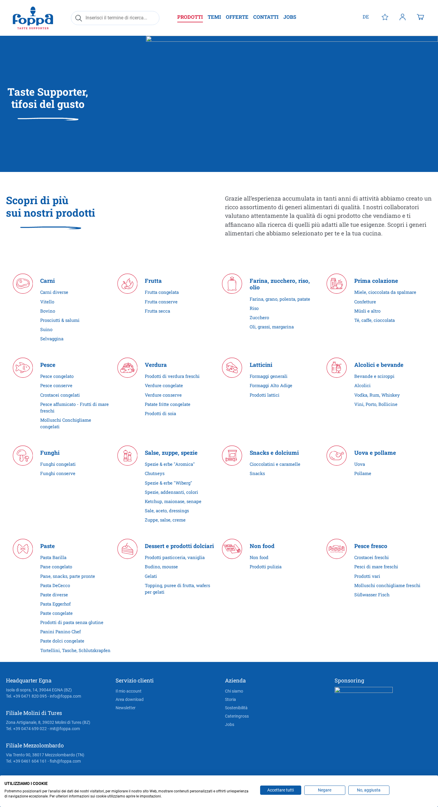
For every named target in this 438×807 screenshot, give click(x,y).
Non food (262, 546)
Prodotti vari (367, 576)
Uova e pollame (375, 452)
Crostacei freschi (371, 557)
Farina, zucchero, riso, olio (280, 284)
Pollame (362, 473)
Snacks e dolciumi (274, 452)
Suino (46, 329)
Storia (230, 699)
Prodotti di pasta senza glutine (71, 622)
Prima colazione (376, 280)
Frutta (153, 280)
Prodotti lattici (264, 395)
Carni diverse (54, 292)
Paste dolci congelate (62, 641)
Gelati (151, 576)
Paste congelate (56, 613)
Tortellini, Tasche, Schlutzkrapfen (75, 650)
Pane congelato (56, 566)
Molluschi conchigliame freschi (387, 585)
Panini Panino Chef (60, 631)
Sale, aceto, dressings (167, 510)
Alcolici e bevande (378, 364)
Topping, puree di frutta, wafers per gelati (177, 589)
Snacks (257, 473)
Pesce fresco (370, 546)
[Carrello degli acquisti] (420, 16)
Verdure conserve (163, 395)
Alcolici (362, 385)
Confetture (365, 302)
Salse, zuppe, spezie (171, 452)
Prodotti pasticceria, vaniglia (175, 557)
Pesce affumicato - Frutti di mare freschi (74, 407)
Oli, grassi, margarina (272, 327)
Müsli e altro (367, 311)
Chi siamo (234, 691)
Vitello (47, 302)
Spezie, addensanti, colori (171, 492)
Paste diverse (54, 595)
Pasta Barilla (53, 557)
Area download (130, 699)
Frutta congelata (162, 292)
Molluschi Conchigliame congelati (65, 423)
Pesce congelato (57, 376)
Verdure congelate (164, 385)
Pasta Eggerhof (55, 604)
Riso (254, 308)
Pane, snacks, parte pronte (67, 576)
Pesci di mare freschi (376, 566)
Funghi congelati (58, 464)
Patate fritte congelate (167, 404)
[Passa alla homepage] (33, 18)
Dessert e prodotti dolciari (179, 546)
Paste (47, 546)
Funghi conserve (57, 473)
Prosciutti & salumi (60, 320)
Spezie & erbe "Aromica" (170, 464)
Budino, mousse (161, 566)
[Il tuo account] (402, 16)
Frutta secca (157, 311)
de (366, 16)
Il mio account (129, 691)
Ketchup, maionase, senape (173, 501)
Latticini (261, 364)
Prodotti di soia (160, 413)
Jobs (229, 724)
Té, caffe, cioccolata (374, 320)
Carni (47, 280)
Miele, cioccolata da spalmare (385, 292)
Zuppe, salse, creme (165, 520)
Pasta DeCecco (55, 585)
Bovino (47, 311)
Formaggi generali (269, 376)
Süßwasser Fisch (371, 595)
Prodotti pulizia (266, 566)
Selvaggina (51, 339)
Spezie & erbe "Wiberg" (168, 483)
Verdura (156, 364)
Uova (359, 464)
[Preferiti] (385, 16)
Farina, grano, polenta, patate (280, 299)
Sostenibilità (236, 707)
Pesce (47, 364)
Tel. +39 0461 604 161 (26, 761)
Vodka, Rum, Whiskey (377, 395)
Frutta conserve (161, 302)
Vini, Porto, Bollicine (375, 404)
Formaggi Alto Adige (271, 385)
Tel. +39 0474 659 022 (26, 728)
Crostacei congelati (60, 395)
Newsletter (126, 707)
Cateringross (237, 716)
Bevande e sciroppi (374, 376)
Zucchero (259, 317)
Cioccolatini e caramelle (275, 464)
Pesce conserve (56, 385)
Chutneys (154, 473)
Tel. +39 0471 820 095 (26, 696)
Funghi (50, 452)
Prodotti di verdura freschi (172, 376)
